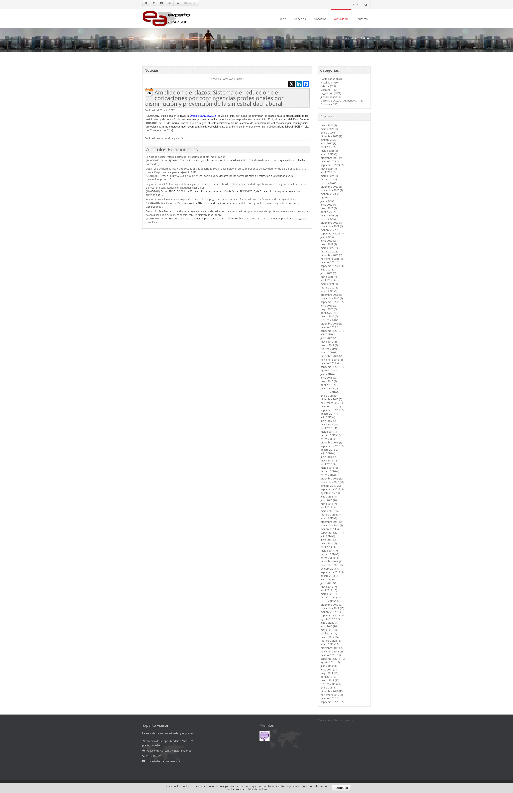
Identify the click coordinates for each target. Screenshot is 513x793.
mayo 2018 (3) (329, 381)
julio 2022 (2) (328, 237)
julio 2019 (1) (328, 334)
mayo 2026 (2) (329, 125)
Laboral (165, 138)
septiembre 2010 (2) (332, 702)
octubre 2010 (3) (330, 698)
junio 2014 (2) (328, 540)
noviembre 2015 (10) (332, 482)
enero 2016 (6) (329, 475)
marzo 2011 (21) (330, 680)
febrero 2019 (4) (330, 349)
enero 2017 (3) (329, 439)
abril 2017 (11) (329, 428)
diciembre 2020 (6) (331, 294)
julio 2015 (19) (328, 496)
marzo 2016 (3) (329, 467)
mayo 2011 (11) (329, 673)
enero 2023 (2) (329, 219)
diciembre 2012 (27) (332, 604)
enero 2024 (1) (329, 183)
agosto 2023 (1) (329, 197)
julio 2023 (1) (328, 201)
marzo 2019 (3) (329, 345)
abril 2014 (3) (328, 547)
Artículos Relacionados (172, 149)
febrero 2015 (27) (330, 514)
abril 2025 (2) (328, 147)
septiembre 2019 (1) (332, 331)
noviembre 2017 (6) (332, 403)
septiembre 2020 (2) (332, 302)
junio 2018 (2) (328, 377)
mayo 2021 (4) (329, 276)
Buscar (239, 79)
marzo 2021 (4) (329, 284)
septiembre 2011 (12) (333, 658)
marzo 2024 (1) (329, 176)
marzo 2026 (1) (329, 129)
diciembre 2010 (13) (332, 691)
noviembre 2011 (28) (332, 651)
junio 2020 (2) (328, 305)
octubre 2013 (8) (330, 568)
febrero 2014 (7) (330, 554)
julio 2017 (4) (328, 417)
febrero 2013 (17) (330, 597)
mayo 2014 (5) (329, 543)
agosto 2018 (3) (329, 370)
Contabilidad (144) (331, 79)
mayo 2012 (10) (329, 630)
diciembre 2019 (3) (331, 323)
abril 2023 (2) (328, 212)
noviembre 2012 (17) (332, 608)
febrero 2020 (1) (330, 320)
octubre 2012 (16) (331, 612)
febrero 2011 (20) (330, 684)
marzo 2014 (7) (329, 550)
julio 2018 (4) (328, 374)
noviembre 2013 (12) (332, 565)
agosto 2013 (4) (329, 576)
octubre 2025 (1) (330, 140)
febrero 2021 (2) (330, 287)
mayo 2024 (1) (329, 168)
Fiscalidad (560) (329, 82)
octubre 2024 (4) (330, 161)
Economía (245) (329, 104)
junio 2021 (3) (328, 273)
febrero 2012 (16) (330, 640)
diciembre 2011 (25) (332, 648)
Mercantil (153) (329, 89)
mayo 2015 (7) (329, 504)
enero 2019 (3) (329, 352)
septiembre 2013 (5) (332, 572)
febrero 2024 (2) (330, 179)
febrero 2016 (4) (330, 471)
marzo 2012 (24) (330, 637)
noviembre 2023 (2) (332, 190)
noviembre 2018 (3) (332, 359)
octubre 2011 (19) (331, 655)
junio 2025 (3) (328, 143)
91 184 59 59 (188, 3)
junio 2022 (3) (328, 240)
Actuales (216, 79)
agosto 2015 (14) (330, 493)
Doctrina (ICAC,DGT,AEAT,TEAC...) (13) (342, 100)
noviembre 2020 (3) (332, 298)
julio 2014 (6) (328, 536)
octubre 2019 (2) (330, 327)
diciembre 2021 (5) (331, 255)
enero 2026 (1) (329, 132)
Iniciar (355, 4)
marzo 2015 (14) (330, 511)
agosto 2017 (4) (329, 413)
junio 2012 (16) (329, 626)
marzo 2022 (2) (329, 248)
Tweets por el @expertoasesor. (336, 720)
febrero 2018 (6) (330, 392)
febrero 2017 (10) (330, 435)
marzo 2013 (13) (330, 594)
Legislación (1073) (331, 93)
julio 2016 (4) (328, 453)
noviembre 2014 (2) (332, 525)
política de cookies (256, 789)
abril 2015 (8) (328, 507)
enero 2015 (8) (329, 518)
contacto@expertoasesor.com (164, 761)
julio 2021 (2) (328, 269)
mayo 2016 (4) (329, 460)
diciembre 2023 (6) (331, 186)
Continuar (341, 788)
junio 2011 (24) (329, 669)
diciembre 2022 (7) (331, 222)
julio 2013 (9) (328, 579)
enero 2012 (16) (329, 644)
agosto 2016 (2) (329, 449)
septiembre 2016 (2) (332, 446)
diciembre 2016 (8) (331, 442)
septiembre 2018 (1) (332, 367)
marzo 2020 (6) (329, 316)
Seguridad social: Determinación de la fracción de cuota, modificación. (186, 157)
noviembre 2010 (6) (332, 695)
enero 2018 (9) (329, 395)
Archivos (228, 79)
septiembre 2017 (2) (332, 410)
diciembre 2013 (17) (332, 561)
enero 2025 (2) (329, 154)
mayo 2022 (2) (329, 244)
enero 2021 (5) (329, 291)
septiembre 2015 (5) (332, 489)
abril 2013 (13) (329, 590)
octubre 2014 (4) (330, 529)
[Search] (366, 4)
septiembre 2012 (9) (332, 615)
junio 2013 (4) (328, 583)
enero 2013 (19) (329, 601)
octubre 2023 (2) (330, 194)
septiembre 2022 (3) (332, 233)
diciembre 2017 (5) (331, 399)
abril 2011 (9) (328, 676)
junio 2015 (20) (329, 500)
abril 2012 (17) (329, 633)
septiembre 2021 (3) (332, 266)
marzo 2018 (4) (329, 388)
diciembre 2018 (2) (331, 356)
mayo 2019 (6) (329, 341)
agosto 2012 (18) (330, 619)
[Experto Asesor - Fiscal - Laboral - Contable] (166, 18)
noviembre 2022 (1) (332, 226)
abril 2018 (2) (328, 385)
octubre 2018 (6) (330, 363)
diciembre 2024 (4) (331, 158)
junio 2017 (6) (328, 421)
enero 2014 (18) (329, 558)
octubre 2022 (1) (330, 230)
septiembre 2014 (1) (332, 532)
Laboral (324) (328, 86)
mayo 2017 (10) (329, 424)
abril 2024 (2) (328, 172)
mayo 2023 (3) (329, 208)
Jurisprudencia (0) (330, 97)
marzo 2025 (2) (329, 150)
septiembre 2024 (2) (332, 165)
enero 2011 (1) (329, 687)
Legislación (177, 138)
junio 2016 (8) (328, 457)
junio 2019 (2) (328, 338)
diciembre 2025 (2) (331, 136)
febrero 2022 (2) (330, 251)
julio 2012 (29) (328, 622)
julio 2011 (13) (328, 666)
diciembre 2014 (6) (331, 522)
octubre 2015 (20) (331, 485)
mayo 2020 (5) (329, 309)
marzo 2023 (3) (329, 215)
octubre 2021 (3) (330, 262)
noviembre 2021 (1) (332, 258)
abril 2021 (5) (328, 280)
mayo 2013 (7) (329, 586)
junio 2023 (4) (328, 204)
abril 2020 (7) (328, 313)
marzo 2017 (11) (330, 431)
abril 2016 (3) (328, 464)
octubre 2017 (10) (331, 406)
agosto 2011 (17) (330, 662)
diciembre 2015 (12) (332, 478)
